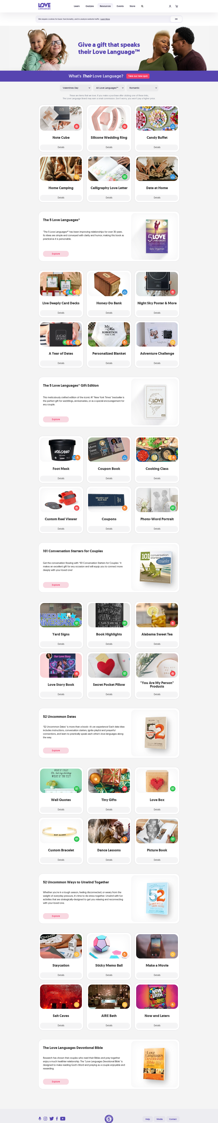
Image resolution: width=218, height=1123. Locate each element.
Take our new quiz (138, 76)
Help (147, 1119)
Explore (56, 253)
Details (61, 147)
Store (132, 6)
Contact (173, 1119)
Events (120, 6)
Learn (77, 6)
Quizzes (90, 6)
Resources (105, 6)
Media (160, 1119)
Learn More (105, 19)
